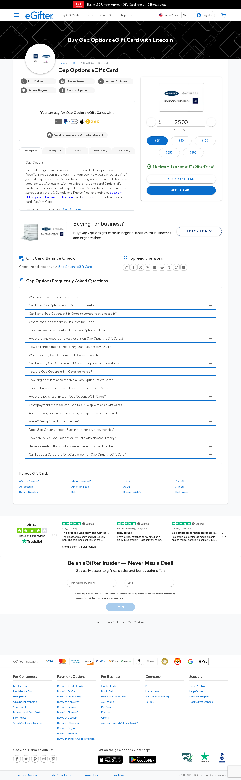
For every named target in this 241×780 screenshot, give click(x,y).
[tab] (70, 15)
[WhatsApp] (176, 267)
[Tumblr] (169, 267)
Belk (73, 491)
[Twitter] (141, 267)
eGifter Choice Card (31, 481)
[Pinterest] (148, 267)
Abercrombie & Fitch (83, 481)
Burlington (181, 491)
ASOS (126, 486)
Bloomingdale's (132, 491)
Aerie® (179, 481)
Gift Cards (74, 63)
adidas (127, 481)
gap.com (116, 192)
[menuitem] (120, 297)
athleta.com (90, 197)
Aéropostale (26, 486)
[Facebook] (133, 267)
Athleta (180, 486)
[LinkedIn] (155, 267)
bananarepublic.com (59, 197)
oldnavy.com (34, 197)
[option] (157, 140)
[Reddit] (162, 267)
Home (61, 63)
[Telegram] (184, 267)
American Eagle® (81, 486)
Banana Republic (28, 491)
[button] (204, 15)
